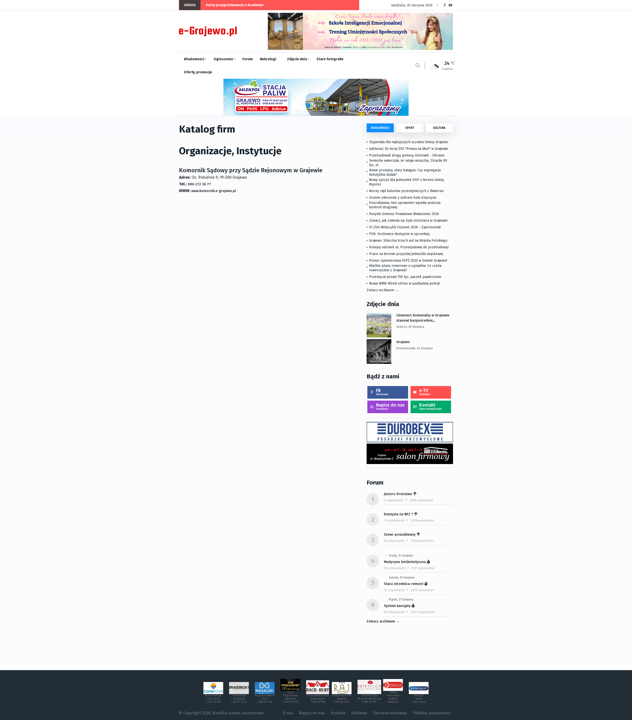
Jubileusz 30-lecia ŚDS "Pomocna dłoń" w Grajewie (408, 149)
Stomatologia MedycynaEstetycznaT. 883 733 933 (369, 698)
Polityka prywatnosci (432, 713)
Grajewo (403, 342)
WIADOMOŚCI (380, 128)
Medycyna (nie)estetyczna (405, 562)
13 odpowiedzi (394, 520)
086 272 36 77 (199, 184)
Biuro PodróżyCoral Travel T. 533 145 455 (213, 698)
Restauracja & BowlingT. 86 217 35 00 (239, 698)
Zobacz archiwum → (382, 290)
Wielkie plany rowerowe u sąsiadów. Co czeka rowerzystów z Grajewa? (405, 268)
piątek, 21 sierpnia (401, 599)
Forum (247, 59)
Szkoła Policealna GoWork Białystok (393, 697)
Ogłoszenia (224, 59)
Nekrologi (268, 59)
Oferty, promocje (198, 72)
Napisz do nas (390, 406)
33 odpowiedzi (394, 612)
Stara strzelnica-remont (403, 584)
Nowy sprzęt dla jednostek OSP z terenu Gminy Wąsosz (406, 182)
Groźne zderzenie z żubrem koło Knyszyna (402, 197)
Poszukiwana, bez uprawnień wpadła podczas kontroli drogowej (405, 205)
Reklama (359, 713)
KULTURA (439, 128)
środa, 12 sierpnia (401, 555)
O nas (288, 713)
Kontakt (430, 406)
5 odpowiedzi (394, 500)
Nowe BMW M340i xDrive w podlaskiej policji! (404, 283)
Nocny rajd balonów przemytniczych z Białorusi (406, 191)
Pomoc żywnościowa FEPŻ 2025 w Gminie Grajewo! (408, 260)
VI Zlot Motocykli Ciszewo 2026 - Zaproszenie (405, 227)
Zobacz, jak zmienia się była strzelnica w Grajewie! (408, 220)
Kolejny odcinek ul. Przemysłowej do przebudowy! (409, 247)
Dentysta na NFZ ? (398, 514)
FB (382, 392)
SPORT (409, 128)
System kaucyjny (397, 606)
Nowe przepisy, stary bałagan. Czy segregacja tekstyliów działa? (405, 172)
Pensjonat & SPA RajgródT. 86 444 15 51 (341, 698)
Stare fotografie (329, 59)
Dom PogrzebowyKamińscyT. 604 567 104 (290, 697)
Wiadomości (194, 59)
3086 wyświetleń (421, 500)
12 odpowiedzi (394, 541)
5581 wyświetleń (422, 612)
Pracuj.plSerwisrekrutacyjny (419, 698)
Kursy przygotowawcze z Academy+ (235, 5)
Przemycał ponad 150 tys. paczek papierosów (405, 277)
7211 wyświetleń (423, 568)
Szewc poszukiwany (399, 534)
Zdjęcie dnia (297, 59)
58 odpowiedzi (395, 568)
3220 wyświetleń (422, 541)
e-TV (424, 392)
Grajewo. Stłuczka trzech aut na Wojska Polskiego (408, 240)
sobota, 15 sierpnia (402, 577)
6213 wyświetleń (422, 590)
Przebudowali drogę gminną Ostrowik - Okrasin (406, 155)
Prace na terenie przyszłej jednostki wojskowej (406, 254)
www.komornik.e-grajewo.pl (213, 191)
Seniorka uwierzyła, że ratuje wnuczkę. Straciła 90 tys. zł (408, 162)
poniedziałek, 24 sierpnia (414, 348)
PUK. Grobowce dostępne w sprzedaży (399, 234)
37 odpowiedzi (394, 590)
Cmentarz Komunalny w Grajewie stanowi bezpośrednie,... (422, 318)
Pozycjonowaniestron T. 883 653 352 (265, 698)
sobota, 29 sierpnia (410, 327)
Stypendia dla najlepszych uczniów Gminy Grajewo (408, 142)
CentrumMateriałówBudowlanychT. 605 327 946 (317, 698)
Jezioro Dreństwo (398, 494)
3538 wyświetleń (422, 520)
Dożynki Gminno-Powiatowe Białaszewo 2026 (404, 214)
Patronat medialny (390, 713)
